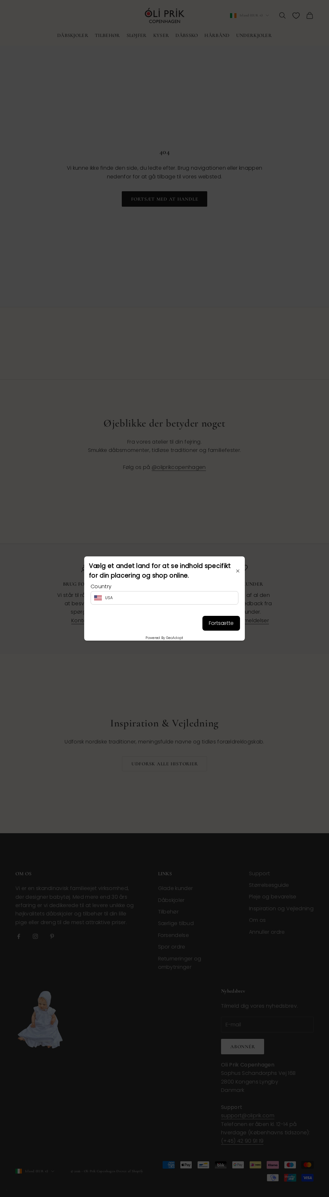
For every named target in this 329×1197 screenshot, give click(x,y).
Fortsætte (221, 623)
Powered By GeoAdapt (164, 637)
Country (101, 586)
